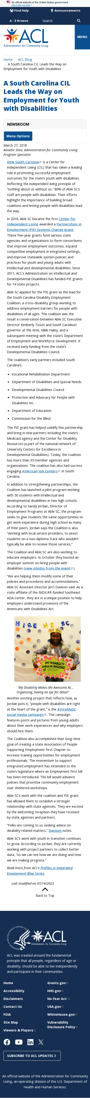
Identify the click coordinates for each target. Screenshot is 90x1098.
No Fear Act (57, 998)
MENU (82, 37)
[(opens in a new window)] (19, 937)
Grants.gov (56, 983)
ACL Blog (25, 59)
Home (8, 59)
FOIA (7, 1014)
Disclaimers (13, 998)
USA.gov (54, 1006)
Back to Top (45, 895)
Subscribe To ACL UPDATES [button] (30, 1055)
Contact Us (12, 1006)
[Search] (78, 21)
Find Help (21, 10)
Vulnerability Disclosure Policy (61, 1024)
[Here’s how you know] (45, 3)
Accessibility (13, 991)
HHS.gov (54, 991)
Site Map (10, 1022)
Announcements (67, 10)
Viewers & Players (18, 1030)
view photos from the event (47, 568)
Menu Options (18, 136)
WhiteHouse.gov (61, 1014)
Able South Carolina (23, 162)
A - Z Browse (19, 21)
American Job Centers (39, 471)
